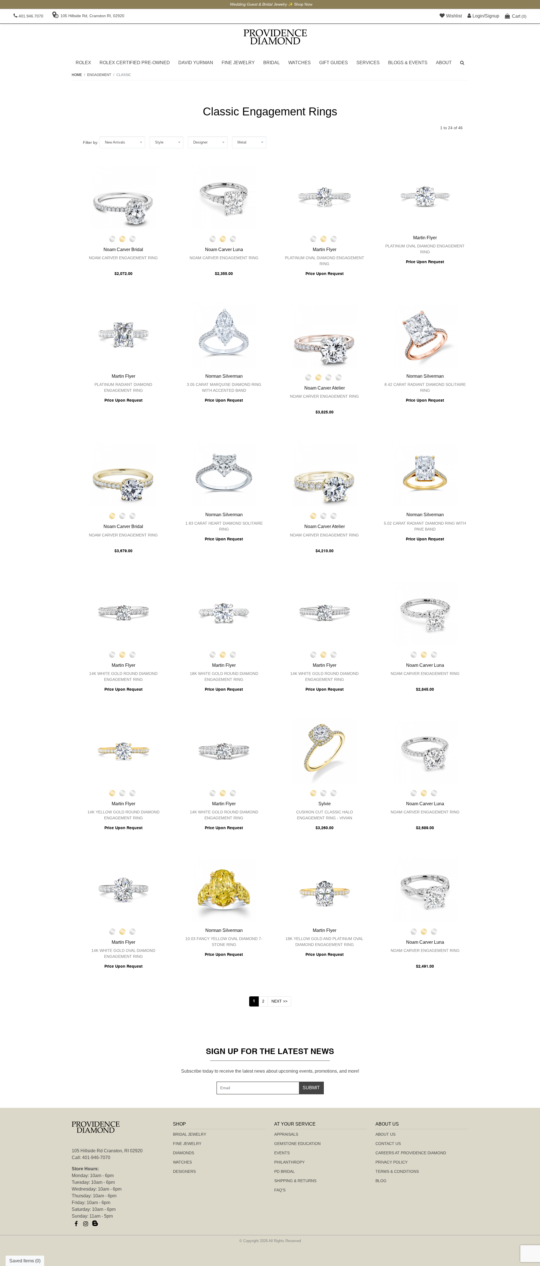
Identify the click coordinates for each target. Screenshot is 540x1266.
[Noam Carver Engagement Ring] (123, 197)
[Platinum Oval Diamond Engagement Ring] (324, 197)
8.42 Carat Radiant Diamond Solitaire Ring (425, 387)
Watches (299, 62)
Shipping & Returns (295, 1180)
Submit (311, 1087)
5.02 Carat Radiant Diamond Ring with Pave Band (425, 526)
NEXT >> (279, 1001)
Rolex (83, 62)
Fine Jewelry (238, 62)
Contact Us (388, 1143)
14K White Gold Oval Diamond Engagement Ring (123, 953)
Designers (184, 1171)
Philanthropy (289, 1162)
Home (77, 75)
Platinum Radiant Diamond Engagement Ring (123, 387)
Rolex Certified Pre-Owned (135, 62)
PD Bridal (284, 1171)
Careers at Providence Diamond (410, 1153)
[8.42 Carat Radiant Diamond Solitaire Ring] (425, 335)
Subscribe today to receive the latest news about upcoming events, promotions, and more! (270, 1071)
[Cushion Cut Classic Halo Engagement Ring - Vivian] (324, 751)
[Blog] (95, 1224)
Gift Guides (333, 62)
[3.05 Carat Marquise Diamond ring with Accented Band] (224, 335)
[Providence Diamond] (275, 36)
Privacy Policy (391, 1162)
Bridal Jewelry (189, 1134)
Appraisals (286, 1134)
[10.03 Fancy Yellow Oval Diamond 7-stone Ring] (224, 889)
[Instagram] (85, 1224)
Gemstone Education (297, 1143)
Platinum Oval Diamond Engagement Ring (324, 261)
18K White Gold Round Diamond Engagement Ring (224, 676)
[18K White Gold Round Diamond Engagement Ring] (224, 612)
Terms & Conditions (397, 1171)
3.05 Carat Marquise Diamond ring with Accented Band (224, 387)
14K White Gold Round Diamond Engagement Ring (123, 676)
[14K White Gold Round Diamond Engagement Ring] (123, 612)
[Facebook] (76, 1224)
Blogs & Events (408, 62)
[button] (462, 63)
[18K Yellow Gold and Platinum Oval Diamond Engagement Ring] (324, 889)
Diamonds (183, 1153)
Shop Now (302, 4)
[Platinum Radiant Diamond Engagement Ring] (123, 335)
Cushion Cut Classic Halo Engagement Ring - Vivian (324, 815)
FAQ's (279, 1190)
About (444, 62)
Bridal (271, 62)
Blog (380, 1180)
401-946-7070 (96, 1157)
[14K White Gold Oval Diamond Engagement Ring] (123, 889)
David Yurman (195, 62)
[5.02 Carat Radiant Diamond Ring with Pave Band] (425, 474)
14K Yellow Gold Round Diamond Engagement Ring (123, 815)
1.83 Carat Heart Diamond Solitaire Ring (224, 526)
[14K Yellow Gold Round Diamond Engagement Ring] (123, 751)
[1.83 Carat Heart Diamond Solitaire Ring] (224, 474)
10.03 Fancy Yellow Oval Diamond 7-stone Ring (223, 941)
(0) (519, 16)
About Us (385, 1134)
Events (282, 1153)
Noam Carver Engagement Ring (123, 258)
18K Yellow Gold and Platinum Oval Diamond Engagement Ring (324, 941)
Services (368, 62)
